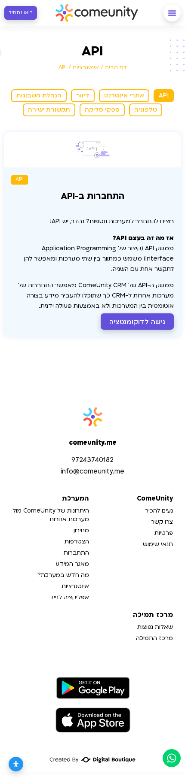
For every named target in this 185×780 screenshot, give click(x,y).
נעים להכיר (159, 511)
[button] (172, 12)
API (19, 179)
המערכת (75, 498)
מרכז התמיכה (154, 638)
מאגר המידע (72, 564)
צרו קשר (162, 522)
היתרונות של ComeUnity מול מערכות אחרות (50, 515)
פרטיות (163, 533)
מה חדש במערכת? (63, 575)
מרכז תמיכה (153, 614)
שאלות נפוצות (155, 627)
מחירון (81, 530)
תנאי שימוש (158, 544)
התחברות (76, 553)
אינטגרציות (86, 67)
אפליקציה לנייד (69, 597)
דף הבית (116, 67)
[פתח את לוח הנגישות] (16, 764)
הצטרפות (77, 541)
